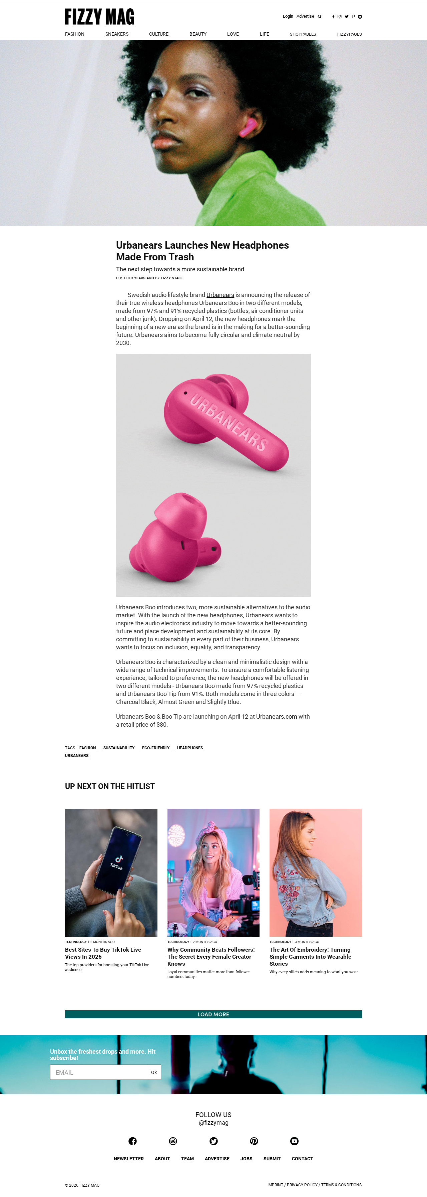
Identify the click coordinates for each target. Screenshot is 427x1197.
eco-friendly (155, 748)
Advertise (305, 16)
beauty (197, 34)
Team (187, 1158)
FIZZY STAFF (171, 278)
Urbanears (220, 294)
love (233, 34)
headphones (190, 748)
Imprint (275, 1185)
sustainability (118, 748)
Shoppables (303, 34)
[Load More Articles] (213, 1014)
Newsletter (129, 1158)
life (264, 34)
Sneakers (116, 34)
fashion (74, 34)
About (162, 1158)
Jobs (247, 1158)
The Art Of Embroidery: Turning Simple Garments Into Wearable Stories (310, 956)
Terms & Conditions (341, 1185)
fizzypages (349, 34)
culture (158, 34)
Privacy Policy (302, 1185)
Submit (272, 1158)
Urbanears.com (276, 716)
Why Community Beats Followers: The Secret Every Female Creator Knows (211, 956)
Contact (302, 1158)
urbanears (76, 755)
